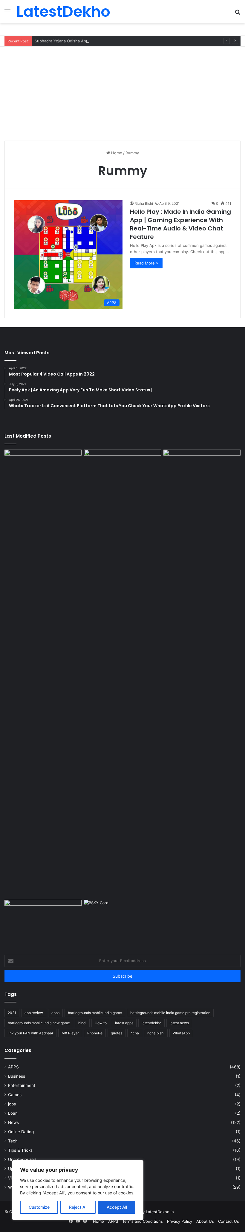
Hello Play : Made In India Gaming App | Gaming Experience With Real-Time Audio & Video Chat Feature (180, 224)
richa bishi (155, 1033)
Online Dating (21, 1131)
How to (101, 1023)
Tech (13, 1141)
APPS (13, 1067)
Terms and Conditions (142, 1221)
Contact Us (228, 1221)
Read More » (146, 263)
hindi (82, 1023)
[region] (77, 1190)
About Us (205, 1221)
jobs (12, 1104)
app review (33, 1012)
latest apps (124, 1023)
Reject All (78, 1207)
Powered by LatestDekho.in (148, 1211)
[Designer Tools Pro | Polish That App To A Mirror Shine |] (43, 478)
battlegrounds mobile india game (95, 1012)
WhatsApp (181, 1033)
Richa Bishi (143, 203)
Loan (13, 1113)
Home (116, 152)
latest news (179, 1023)
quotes (116, 1033)
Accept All (117, 1207)
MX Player (70, 1033)
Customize (39, 1207)
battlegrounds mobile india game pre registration (170, 1012)
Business (16, 1076)
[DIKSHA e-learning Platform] (43, 921)
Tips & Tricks (20, 1150)
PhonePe (94, 1033)
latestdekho (151, 1023)
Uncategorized (22, 1159)
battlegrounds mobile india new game (39, 1023)
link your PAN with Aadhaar (30, 1033)
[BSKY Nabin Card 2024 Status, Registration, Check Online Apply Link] (122, 921)
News (13, 1122)
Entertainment (21, 1085)
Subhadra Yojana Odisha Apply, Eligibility (72, 41)
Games (15, 1094)
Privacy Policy (179, 1221)
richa (135, 1033)
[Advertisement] (122, 91)
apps (55, 1012)
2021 (12, 1012)
